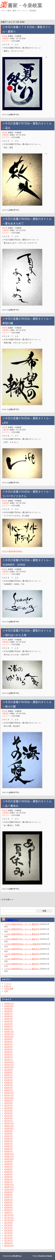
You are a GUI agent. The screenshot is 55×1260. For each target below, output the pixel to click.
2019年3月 (8, 1177)
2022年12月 (9, 1062)
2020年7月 (8, 1136)
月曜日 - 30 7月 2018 (18, 135)
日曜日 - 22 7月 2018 (18, 813)
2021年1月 (8, 1121)
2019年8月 (8, 1164)
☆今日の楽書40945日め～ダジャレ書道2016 (22, 944)
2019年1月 (8, 1182)
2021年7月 (8, 1105)
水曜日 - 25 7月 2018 (18, 572)
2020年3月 (8, 1146)
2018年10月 (9, 1189)
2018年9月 (8, 1192)
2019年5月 (8, 1172)
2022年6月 (8, 1077)
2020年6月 (8, 1139)
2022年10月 (9, 1067)
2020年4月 (8, 1144)
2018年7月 (8, 1197)
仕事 (6, 991)
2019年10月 (9, 1159)
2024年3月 (8, 1024)
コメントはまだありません (12, 551)
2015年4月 (8, 1243)
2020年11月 (9, 1126)
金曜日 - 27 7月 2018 (18, 430)
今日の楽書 (15, 41)
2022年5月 (8, 1080)
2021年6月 (8, 1108)
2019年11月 (9, 1156)
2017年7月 (8, 1228)
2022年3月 (8, 1085)
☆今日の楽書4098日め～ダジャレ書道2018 (21, 934)
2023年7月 (8, 1044)
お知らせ (7, 986)
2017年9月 (8, 1223)
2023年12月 (9, 1031)
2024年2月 (8, 1026)
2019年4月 (8, 1174)
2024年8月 (8, 1011)
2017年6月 (8, 1230)
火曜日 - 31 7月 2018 (18, 39)
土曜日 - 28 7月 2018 (18, 330)
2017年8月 (8, 1225)
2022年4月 (8, 1082)
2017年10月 (9, 1220)
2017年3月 (8, 1238)
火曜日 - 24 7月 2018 (18, 642)
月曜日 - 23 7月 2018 (18, 714)
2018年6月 (8, 1200)
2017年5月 (8, 1233)
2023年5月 (8, 1049)
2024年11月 (9, 1003)
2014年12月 (9, 1246)
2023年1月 (8, 1059)
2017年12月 (9, 1215)
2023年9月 (8, 1039)
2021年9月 (8, 1100)
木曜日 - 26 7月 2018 (18, 503)
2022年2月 (8, 1088)
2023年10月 (9, 1037)
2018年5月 (8, 1202)
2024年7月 (8, 1014)
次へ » (10, 899)
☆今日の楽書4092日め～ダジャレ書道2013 (21, 959)
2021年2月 (8, 1118)
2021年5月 (8, 1110)
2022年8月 (8, 1072)
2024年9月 (8, 1009)
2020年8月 (8, 1133)
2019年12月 (9, 1154)
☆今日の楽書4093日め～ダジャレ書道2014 (21, 954)
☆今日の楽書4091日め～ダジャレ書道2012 (21, 964)
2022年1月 (8, 1090)
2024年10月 (9, 1006)
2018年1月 (8, 1212)
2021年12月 (9, 1093)
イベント (7, 983)
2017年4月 (8, 1235)
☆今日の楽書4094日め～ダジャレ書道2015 (21, 949)
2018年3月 (8, 1207)
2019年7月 (8, 1167)
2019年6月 (8, 1169)
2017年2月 (8, 1240)
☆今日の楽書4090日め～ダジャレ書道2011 (21, 969)
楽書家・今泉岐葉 (21, 5)
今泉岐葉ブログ (12, 920)
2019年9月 (8, 1161)
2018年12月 (9, 1184)
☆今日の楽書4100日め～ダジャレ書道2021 (21, 924)
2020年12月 (9, 1123)
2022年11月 (9, 1065)
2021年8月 (8, 1103)
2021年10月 (9, 1098)
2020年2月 (8, 1149)
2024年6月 (8, 1016)
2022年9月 (8, 1070)
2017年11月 (9, 1218)
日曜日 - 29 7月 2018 (18, 230)
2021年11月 (9, 1095)
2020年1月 (8, 1151)
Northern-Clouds (45, 1256)
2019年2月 (8, 1179)
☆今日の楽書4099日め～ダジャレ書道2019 (21, 929)
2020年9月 (8, 1131)
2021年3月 (8, 1116)
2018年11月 (9, 1187)
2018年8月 (8, 1195)
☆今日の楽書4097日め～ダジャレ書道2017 (21, 939)
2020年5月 (8, 1141)
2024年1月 (8, 1029)
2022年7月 (8, 1075)
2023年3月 (8, 1054)
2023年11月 (9, 1034)
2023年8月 (8, 1042)
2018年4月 (8, 1205)
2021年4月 (8, 1113)
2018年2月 (8, 1210)
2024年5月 (8, 1019)
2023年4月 (8, 1052)
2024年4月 (8, 1021)
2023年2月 (8, 1057)
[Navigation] (2, 16)
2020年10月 (9, 1128)
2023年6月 (8, 1047)
